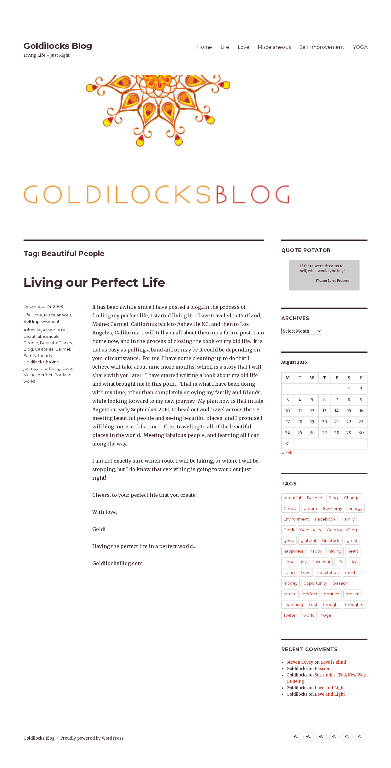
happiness (293, 551)
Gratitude (331, 540)
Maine (30, 374)
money (290, 583)
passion (340, 583)
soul (313, 604)
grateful (308, 540)
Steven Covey (300, 662)
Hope (289, 561)
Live (354, 561)
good (288, 540)
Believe (314, 497)
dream (310, 508)
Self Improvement (321, 47)
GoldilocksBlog (342, 529)
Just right (322, 561)
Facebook (325, 519)
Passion (323, 668)
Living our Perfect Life (94, 282)
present (353, 593)
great (352, 540)
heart (353, 551)
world (29, 381)
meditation (328, 572)
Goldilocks (34, 361)
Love (243, 47)
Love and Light (330, 687)
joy (304, 561)
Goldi (288, 529)
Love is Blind (333, 662)
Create (290, 508)
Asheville (32, 329)
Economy (332, 508)
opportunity (315, 583)
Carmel (62, 349)
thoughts (354, 604)
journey (31, 368)
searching (293, 604)
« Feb (286, 452)
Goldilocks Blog (58, 46)
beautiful (32, 336)
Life (225, 47)
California (44, 349)
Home (204, 47)
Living (54, 368)
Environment (296, 519)
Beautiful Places (56, 342)
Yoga (326, 615)
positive (331, 593)
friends (45, 355)
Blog (28, 349)
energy (355, 508)
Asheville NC (55, 329)
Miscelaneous (274, 47)
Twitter (290, 615)
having (52, 361)
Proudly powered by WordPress (92, 738)
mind (350, 572)
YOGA (360, 47)
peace (290, 593)
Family (30, 355)
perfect (45, 374)
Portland (62, 374)
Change (352, 497)
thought (331, 604)
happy (316, 551)
